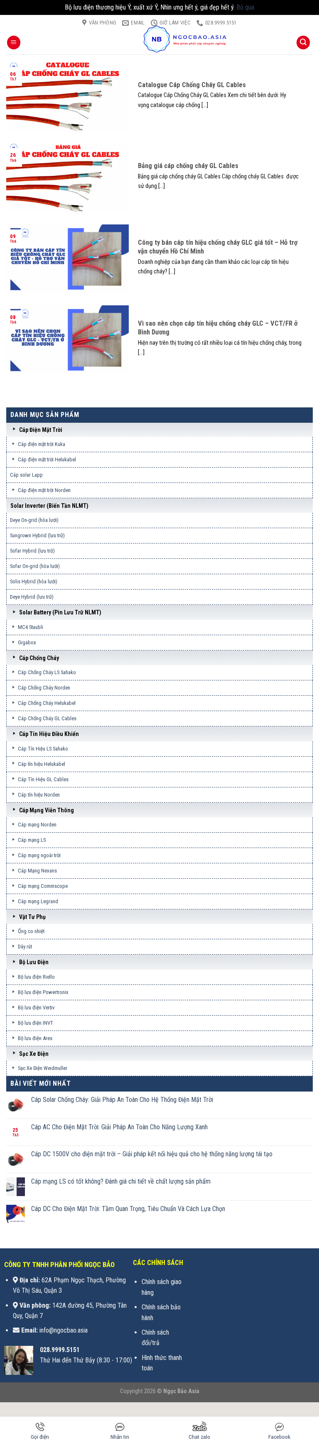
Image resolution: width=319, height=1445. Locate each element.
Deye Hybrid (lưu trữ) (32, 597)
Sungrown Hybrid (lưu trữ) (37, 535)
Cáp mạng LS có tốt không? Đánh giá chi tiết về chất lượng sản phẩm (121, 1181)
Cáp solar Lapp (26, 475)
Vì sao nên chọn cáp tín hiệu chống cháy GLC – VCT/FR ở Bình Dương (217, 327)
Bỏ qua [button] (245, 7)
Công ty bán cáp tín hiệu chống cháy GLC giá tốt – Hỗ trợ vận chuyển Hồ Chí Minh (217, 247)
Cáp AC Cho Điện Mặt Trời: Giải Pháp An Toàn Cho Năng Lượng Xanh (119, 1127)
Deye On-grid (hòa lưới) (34, 520)
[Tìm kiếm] (303, 42)
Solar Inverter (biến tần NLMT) (49, 505)
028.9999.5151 (60, 1350)
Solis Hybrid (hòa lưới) (33, 581)
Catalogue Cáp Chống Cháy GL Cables (192, 85)
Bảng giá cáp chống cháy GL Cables (189, 166)
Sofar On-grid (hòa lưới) (35, 566)
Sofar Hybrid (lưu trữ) (32, 551)
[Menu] (13, 42)
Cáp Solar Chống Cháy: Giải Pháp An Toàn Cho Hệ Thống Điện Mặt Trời (122, 1100)
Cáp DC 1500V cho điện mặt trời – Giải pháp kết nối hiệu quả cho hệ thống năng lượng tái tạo (151, 1154)
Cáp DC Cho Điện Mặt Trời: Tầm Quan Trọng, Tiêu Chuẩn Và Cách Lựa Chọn (128, 1209)
